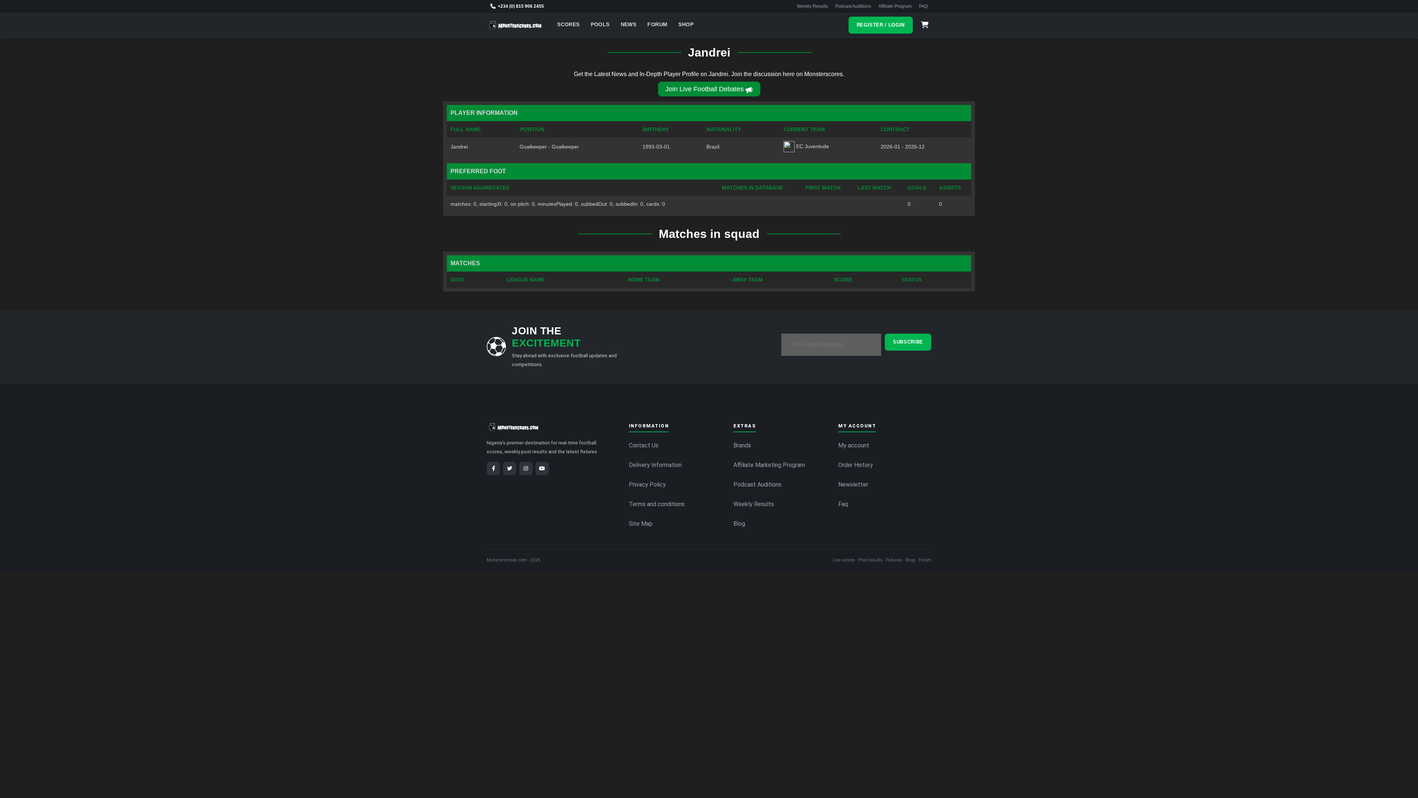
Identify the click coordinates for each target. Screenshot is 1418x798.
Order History (855, 464)
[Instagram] (525, 468)
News (629, 24)
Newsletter (853, 484)
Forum (657, 24)
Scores (568, 24)
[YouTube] (542, 468)
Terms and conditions (657, 504)
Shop (685, 24)
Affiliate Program (895, 6)
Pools (600, 24)
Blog (739, 523)
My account (853, 445)
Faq (843, 504)
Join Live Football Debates (704, 89)
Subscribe (908, 342)
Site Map (641, 523)
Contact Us (643, 445)
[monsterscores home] (515, 25)
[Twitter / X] (509, 468)
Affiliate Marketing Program (769, 464)
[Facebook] (493, 468)
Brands (742, 445)
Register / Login (881, 25)
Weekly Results (812, 6)
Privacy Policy (647, 484)
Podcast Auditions (853, 6)
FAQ (923, 6)
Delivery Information (655, 464)
